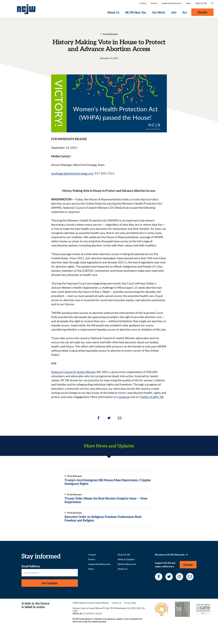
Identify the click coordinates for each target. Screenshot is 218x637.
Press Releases (110, 34)
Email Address (31, 566)
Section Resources (127, 564)
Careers (143, 3)
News (188, 3)
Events (154, 3)
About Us (113, 12)
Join (173, 12)
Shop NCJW (201, 3)
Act (184, 12)
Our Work (158, 12)
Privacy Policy (130, 603)
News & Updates (126, 559)
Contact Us (116, 603)
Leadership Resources (171, 3)
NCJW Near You (135, 12)
